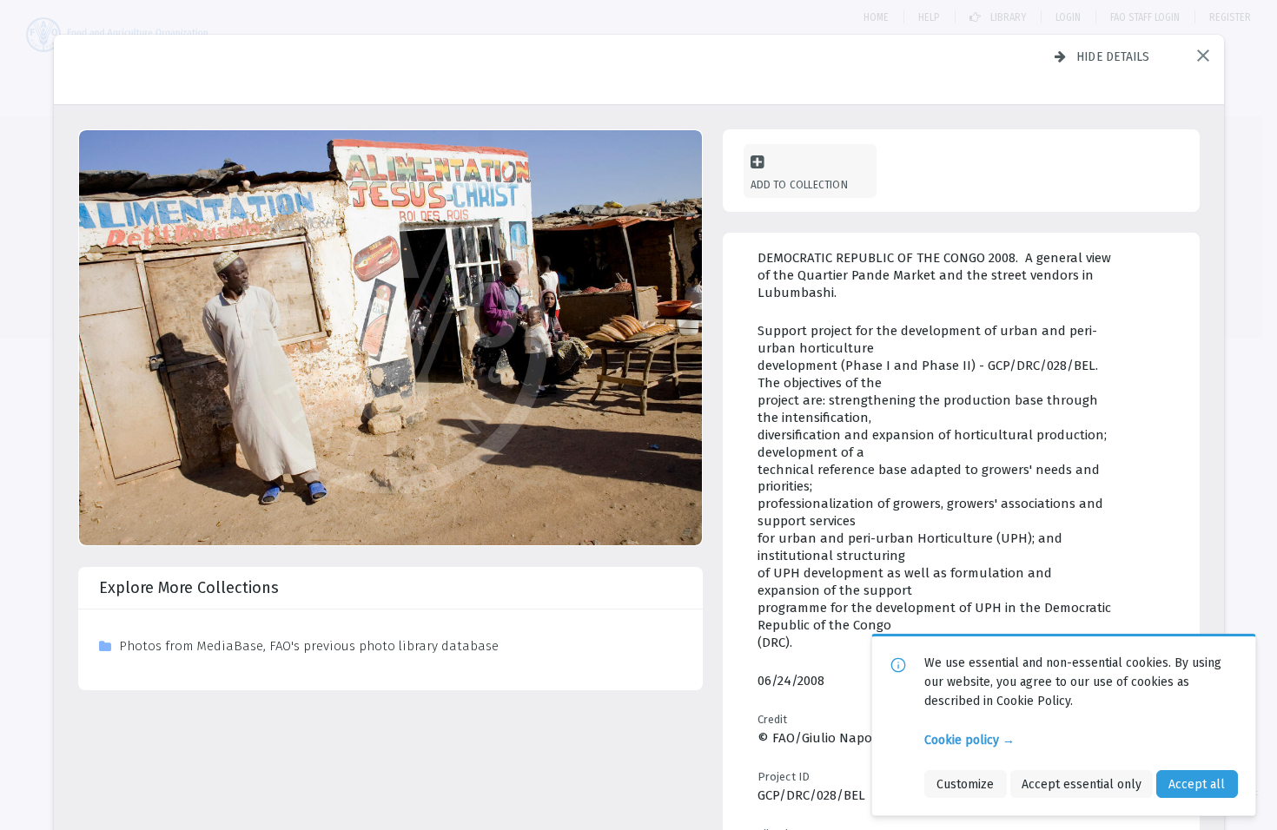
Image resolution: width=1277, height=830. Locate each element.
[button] (1203, 55)
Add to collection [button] (799, 184)
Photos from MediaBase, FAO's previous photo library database (309, 646)
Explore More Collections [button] (189, 587)
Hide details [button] (1113, 56)
